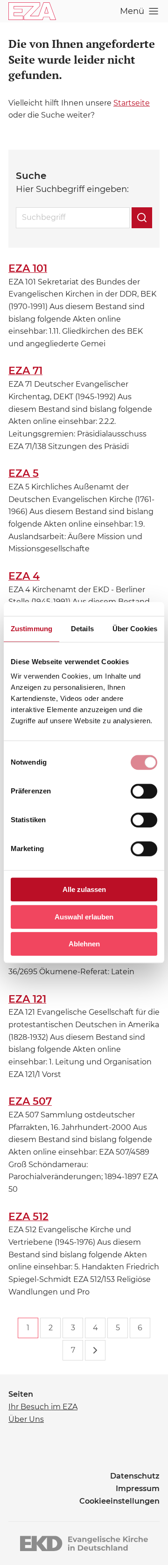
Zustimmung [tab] (31, 629)
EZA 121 (27, 999)
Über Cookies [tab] (134, 629)
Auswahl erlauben (84, 917)
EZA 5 (23, 473)
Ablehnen (84, 944)
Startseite (131, 103)
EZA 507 (30, 1101)
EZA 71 (25, 370)
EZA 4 (24, 576)
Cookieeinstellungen (119, 1501)
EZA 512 (28, 1216)
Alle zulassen (84, 889)
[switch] (144, 791)
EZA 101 (27, 268)
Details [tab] (82, 629)
